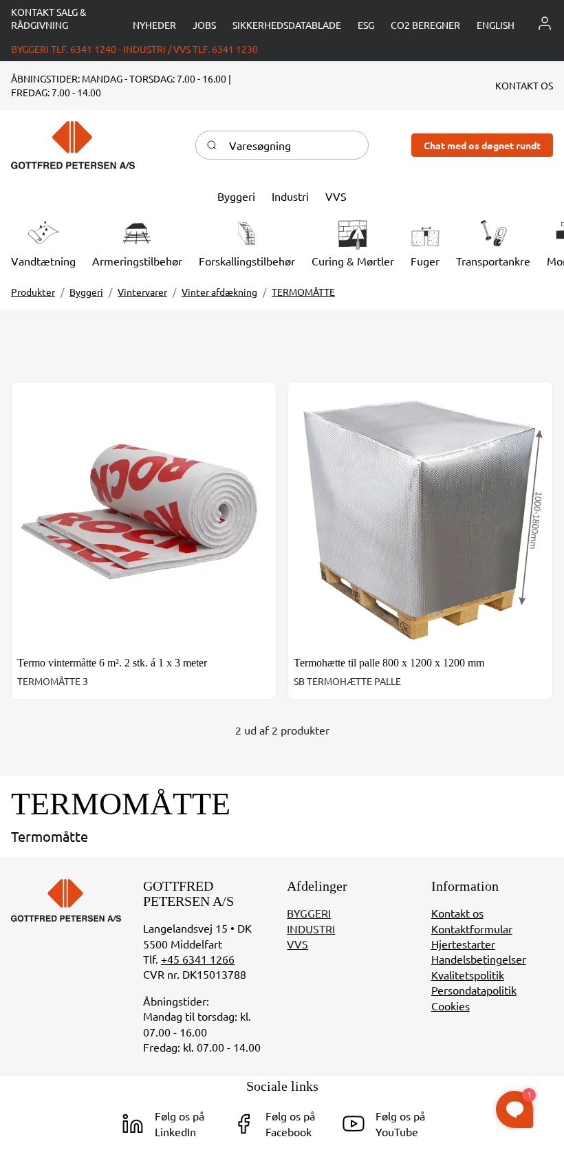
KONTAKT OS (524, 85)
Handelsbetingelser (478, 959)
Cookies (450, 1005)
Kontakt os (457, 913)
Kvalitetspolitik (467, 974)
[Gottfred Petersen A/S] (73, 145)
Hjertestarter (463, 944)
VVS (297, 944)
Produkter (33, 291)
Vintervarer (142, 291)
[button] (495, 25)
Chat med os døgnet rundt (482, 145)
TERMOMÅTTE (303, 291)
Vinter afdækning (219, 291)
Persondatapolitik (474, 990)
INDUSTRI (311, 928)
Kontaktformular (471, 928)
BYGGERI (309, 913)
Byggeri (86, 291)
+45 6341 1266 (198, 959)
